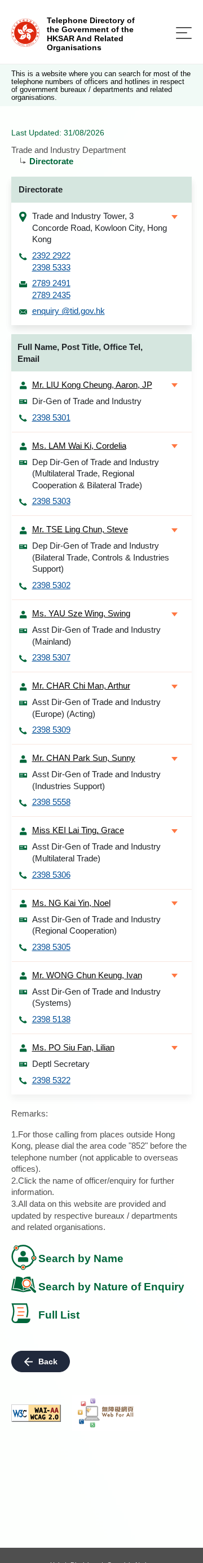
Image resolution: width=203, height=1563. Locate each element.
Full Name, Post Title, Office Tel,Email (80, 353)
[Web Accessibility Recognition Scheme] (106, 1413)
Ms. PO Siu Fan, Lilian (73, 1047)
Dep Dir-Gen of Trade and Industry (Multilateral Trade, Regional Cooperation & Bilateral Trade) (95, 473)
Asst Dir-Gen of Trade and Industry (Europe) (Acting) (96, 708)
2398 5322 (51, 1080)
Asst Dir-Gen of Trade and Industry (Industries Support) (96, 780)
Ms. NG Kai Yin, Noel (71, 903)
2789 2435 (51, 295)
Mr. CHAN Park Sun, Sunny (83, 758)
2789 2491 (51, 283)
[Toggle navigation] (184, 33)
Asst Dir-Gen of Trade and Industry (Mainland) (96, 635)
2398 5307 (51, 657)
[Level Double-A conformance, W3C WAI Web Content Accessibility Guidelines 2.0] (36, 1413)
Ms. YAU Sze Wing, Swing (81, 613)
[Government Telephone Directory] (25, 32)
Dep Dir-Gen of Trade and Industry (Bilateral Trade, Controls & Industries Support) (100, 557)
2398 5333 (51, 267)
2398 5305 (51, 947)
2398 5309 (51, 729)
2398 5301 (51, 417)
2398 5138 (51, 1019)
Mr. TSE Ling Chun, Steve (80, 529)
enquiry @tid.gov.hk (68, 311)
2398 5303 (51, 501)
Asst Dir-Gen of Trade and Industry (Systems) (96, 997)
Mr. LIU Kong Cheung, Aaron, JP (92, 384)
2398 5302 (51, 585)
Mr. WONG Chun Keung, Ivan (87, 975)
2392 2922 (51, 255)
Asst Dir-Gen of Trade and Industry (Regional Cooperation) (96, 925)
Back (48, 1361)
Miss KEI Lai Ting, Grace (78, 830)
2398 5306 (51, 874)
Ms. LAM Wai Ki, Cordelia (79, 445)
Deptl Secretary (61, 1064)
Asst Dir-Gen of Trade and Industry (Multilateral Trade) (96, 852)
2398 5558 (51, 802)
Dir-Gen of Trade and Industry (87, 401)
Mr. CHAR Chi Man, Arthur (81, 685)
